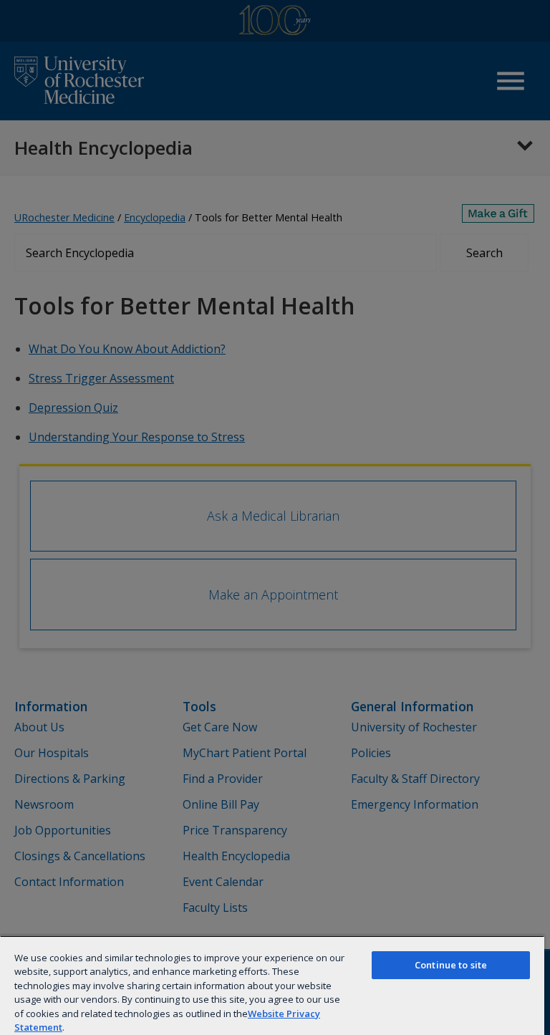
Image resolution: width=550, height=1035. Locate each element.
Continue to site (451, 964)
